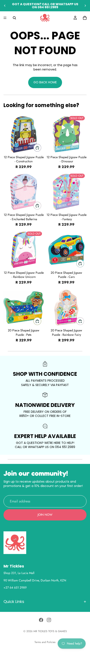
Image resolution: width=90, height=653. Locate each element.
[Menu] (5, 18)
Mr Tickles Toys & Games (50, 631)
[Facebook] (41, 620)
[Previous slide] (5, 5)
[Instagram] (49, 620)
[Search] (14, 18)
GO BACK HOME (45, 82)
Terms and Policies (45, 642)
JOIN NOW (45, 514)
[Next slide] (85, 5)
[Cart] (85, 18)
